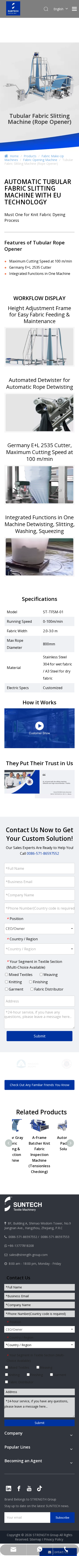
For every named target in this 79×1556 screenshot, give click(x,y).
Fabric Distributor (48, 989)
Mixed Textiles (20, 974)
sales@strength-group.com (28, 1255)
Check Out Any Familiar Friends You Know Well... (39, 1086)
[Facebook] (19, 1488)
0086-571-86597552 (23, 1237)
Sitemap (35, 1539)
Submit (39, 1036)
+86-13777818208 (21, 1246)
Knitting (15, 981)
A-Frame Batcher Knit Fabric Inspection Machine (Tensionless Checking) (53, 1154)
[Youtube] (29, 1488)
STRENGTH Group (42, 1499)
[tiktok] (39, 1488)
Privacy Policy (53, 1539)
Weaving (50, 974)
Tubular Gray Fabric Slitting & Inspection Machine (26, 1149)
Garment (15, 989)
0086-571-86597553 (55, 1237)
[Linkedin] (8, 1488)
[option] (19, 1064)
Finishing (40, 981)
